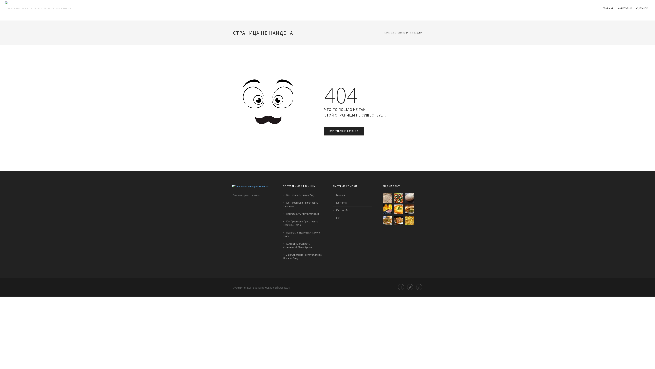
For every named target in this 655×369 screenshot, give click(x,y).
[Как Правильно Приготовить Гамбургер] (409, 209)
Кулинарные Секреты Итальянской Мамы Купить (297, 245)
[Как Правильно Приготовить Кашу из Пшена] (409, 220)
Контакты (341, 202)
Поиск (643, 8)
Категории (625, 8)
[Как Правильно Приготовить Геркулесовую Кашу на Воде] (387, 198)
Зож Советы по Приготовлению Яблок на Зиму (302, 256)
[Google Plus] (419, 287)
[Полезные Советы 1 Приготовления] (398, 209)
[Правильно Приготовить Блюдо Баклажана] (398, 198)
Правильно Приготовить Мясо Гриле (301, 234)
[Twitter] (410, 287)
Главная (608, 8)
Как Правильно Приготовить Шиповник (300, 204)
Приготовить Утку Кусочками (302, 213)
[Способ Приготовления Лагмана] (387, 220)
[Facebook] (401, 287)
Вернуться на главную (344, 131)
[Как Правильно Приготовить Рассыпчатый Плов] (398, 220)
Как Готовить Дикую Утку (300, 195)
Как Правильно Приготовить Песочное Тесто (300, 223)
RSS (338, 218)
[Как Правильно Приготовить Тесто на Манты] (409, 198)
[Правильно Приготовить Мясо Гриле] (387, 209)
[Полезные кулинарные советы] (38, 5)
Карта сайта (343, 210)
